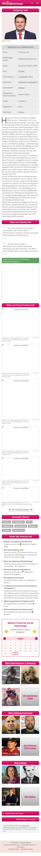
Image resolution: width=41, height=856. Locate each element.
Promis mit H (18, 530)
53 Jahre (21, 71)
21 (35, 648)
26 (25, 651)
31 (15, 653)
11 (20, 645)
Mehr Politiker (20, 763)
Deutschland (32, 82)
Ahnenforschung (26, 849)
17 (15, 648)
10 (15, 645)
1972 (31, 76)
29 (5, 653)
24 (15, 651)
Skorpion (21, 87)
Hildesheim (22, 82)
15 (5, 648)
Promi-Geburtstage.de (23, 842)
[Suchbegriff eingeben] (32, 3)
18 (20, 648)
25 (20, 651)
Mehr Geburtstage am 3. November (20, 663)
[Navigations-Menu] (37, 3)
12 (25, 645)
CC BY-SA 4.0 (26, 829)
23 (10, 651)
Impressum (20, 846)
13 (30, 645)
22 (5, 651)
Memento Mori (14, 849)
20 (30, 648)
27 (30, 651)
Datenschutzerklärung (11, 844)
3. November (23, 76)
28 (35, 651)
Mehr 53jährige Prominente (20, 713)
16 (10, 648)
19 (25, 648)
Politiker (6, 530)
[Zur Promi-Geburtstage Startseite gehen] (12, 2)
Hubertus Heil (25, 825)
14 (35, 645)
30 (10, 653)
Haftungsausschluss (28, 844)
